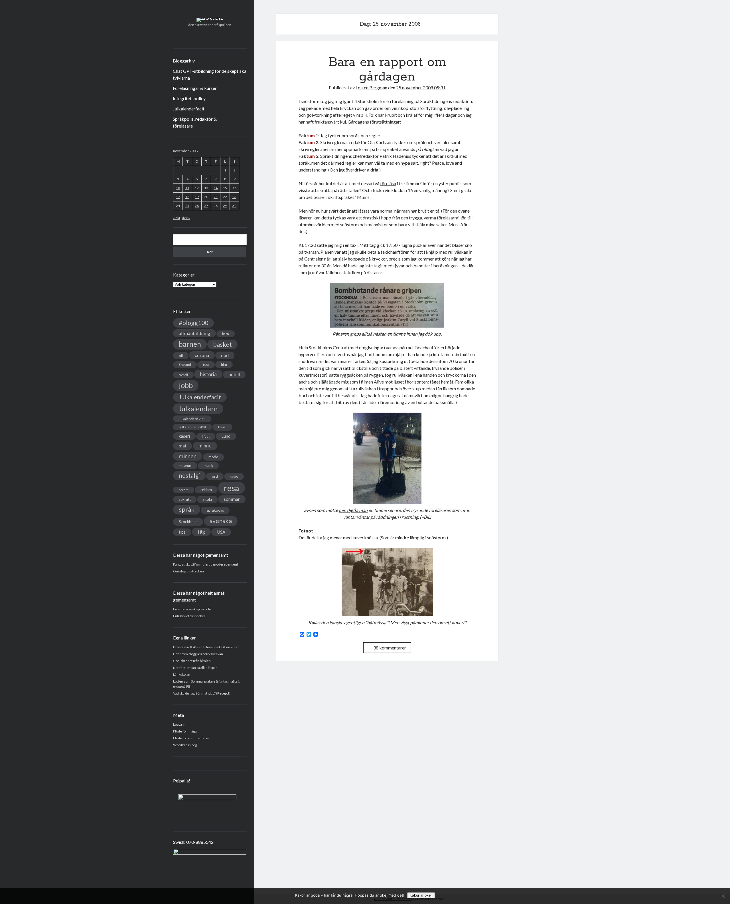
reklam (206, 489)
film (224, 364)
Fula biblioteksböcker (189, 616)
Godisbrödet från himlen (192, 661)
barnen (190, 344)
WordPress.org (185, 745)
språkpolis (215, 510)
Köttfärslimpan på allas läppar (195, 667)
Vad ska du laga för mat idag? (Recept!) (201, 693)
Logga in (179, 724)
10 (178, 188)
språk (186, 509)
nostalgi (189, 475)
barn (225, 334)
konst (222, 427)
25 (187, 205)
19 (197, 197)
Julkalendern (198, 408)
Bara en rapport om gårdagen (387, 69)
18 (187, 197)
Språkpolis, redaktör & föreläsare (195, 122)
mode (213, 457)
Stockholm (188, 521)
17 (178, 197)
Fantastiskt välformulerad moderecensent (205, 564)
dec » (186, 218)
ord (215, 476)
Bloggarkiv (184, 60)
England (185, 364)
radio (234, 476)
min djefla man (353, 510)
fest (206, 364)
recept (183, 490)
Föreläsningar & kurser (195, 88)
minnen (187, 456)
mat (182, 445)
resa (231, 488)
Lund (226, 436)
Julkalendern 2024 (192, 427)
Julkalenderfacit (188, 108)
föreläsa (388, 183)
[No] (723, 896)
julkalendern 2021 (192, 419)
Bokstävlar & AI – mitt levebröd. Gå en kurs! (206, 647)
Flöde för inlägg (184, 731)
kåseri (184, 436)
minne (204, 446)
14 (216, 188)
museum (185, 465)
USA (221, 531)
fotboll (183, 375)
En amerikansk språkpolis (192, 609)
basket (222, 344)
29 (225, 205)
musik (208, 465)
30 (234, 205)
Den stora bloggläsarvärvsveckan (198, 654)
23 (234, 197)
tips (182, 532)
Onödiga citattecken (188, 571)
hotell (234, 374)
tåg (201, 532)
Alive (379, 381)
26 (197, 205)
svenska (221, 520)
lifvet (206, 436)
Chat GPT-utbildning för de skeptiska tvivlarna (209, 74)
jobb (186, 385)
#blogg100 (193, 322)
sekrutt (185, 499)
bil (181, 355)
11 (187, 188)
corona (202, 355)
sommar (232, 499)
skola (207, 499)
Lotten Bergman (371, 87)
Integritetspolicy (189, 98)
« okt (176, 218)
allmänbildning (194, 333)
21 (216, 197)
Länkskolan (181, 674)
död (225, 355)
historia (208, 374)
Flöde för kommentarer (191, 738)
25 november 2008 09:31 (420, 87)
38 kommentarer (389, 647)
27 (206, 205)
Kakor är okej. (421, 895)
